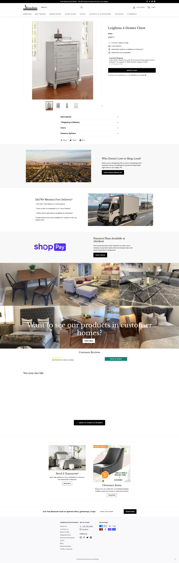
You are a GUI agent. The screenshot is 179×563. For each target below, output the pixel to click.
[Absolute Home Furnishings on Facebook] (84, 537)
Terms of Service (66, 549)
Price (110, 34)
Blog (61, 543)
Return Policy (64, 532)
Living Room (70, 14)
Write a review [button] (116, 359)
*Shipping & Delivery (70, 122)
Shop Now (67, 483)
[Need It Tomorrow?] (67, 457)
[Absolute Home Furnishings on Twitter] (87, 537)
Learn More (100, 255)
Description (66, 117)
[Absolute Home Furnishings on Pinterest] (91, 537)
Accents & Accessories (100, 14)
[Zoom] (62, 60)
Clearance (132, 14)
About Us (63, 526)
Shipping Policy (65, 535)
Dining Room (55, 14)
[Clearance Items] (111, 463)
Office (83, 14)
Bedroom (27, 14)
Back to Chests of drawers (91, 422)
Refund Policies (65, 546)
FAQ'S (62, 541)
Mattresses (40, 14)
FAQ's (63, 128)
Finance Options (68, 133)
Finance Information (67, 538)
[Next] (101, 105)
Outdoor (119, 14)
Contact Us (64, 529)
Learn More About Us (113, 172)
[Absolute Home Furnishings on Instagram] (81, 537)
